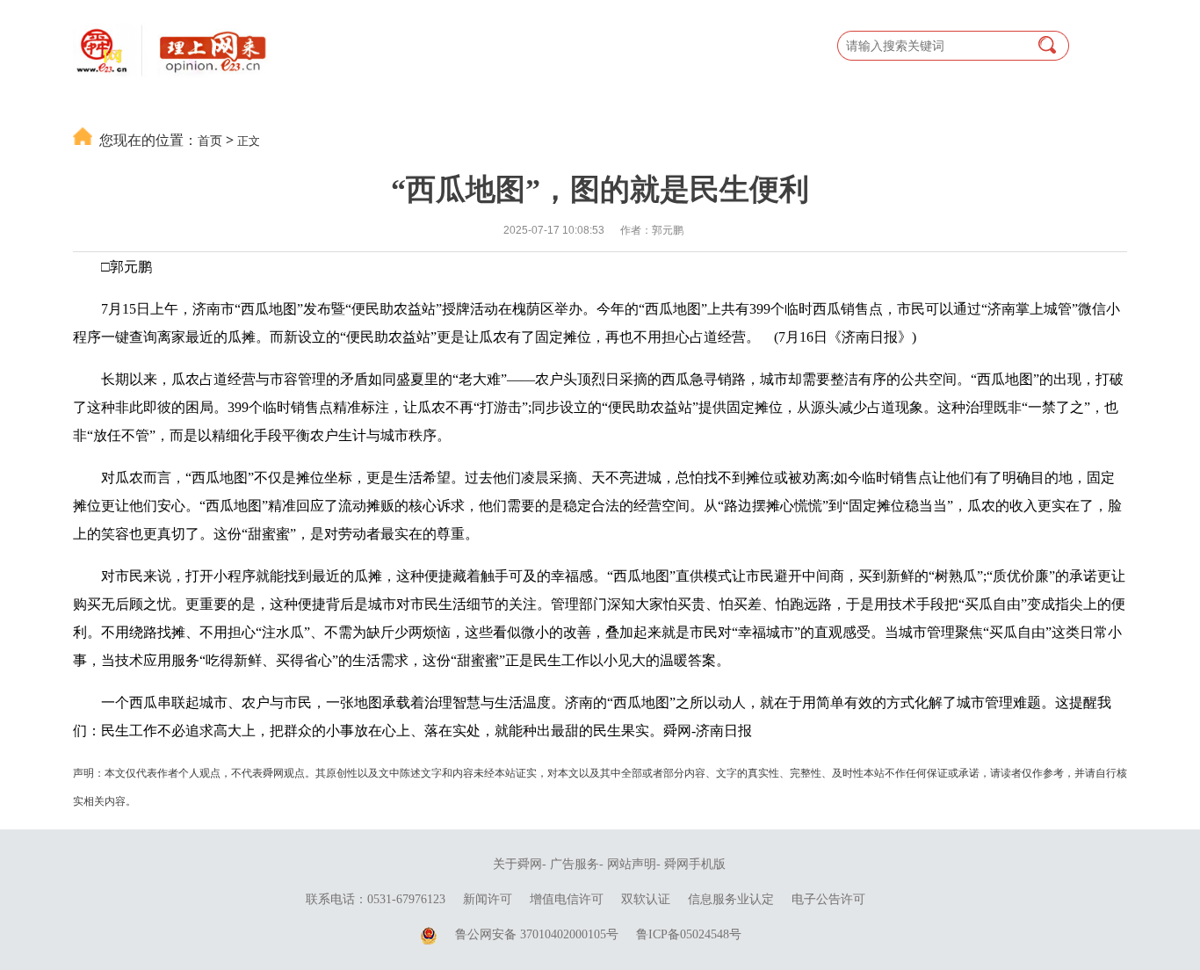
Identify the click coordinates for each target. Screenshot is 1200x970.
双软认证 (645, 899)
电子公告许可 (828, 899)
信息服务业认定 (731, 899)
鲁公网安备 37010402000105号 (536, 934)
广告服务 (574, 864)
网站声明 (631, 864)
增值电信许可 (567, 899)
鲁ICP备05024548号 (688, 934)
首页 (210, 140)
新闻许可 (487, 899)
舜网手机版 (695, 864)
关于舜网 (517, 864)
